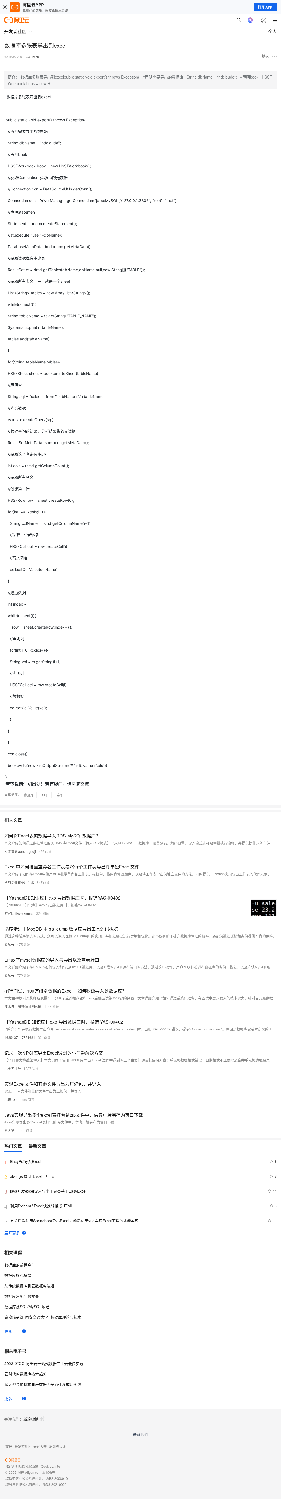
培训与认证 (57, 1446)
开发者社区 (23, 1446)
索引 (60, 794)
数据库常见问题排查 (21, 1296)
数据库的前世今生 (19, 1265)
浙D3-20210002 (55, 1484)
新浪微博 (31, 1419)
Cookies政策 (50, 1466)
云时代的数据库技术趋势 (25, 1374)
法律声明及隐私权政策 (21, 1466)
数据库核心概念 (17, 1275)
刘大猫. (9, 1130)
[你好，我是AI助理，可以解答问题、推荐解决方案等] (250, 20)
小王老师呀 (12, 1068)
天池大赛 (40, 1446)
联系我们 (140, 1434)
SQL (45, 794)
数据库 (29, 794)
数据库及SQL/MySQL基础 (26, 1306)
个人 (272, 31)
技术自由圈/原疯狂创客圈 (22, 1006)
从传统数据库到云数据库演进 (29, 1285)
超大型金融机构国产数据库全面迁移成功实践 (42, 1384)
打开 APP (265, 7)
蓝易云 (9, 944)
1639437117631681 (19, 1037)
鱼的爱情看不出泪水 (19, 882)
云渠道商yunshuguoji (20, 851)
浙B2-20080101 (58, 1478)
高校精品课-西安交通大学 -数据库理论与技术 (42, 1317)
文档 (8, 1446)
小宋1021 (11, 1099)
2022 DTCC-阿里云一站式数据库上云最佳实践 (43, 1363)
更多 (8, 1331)
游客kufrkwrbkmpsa (18, 913)
